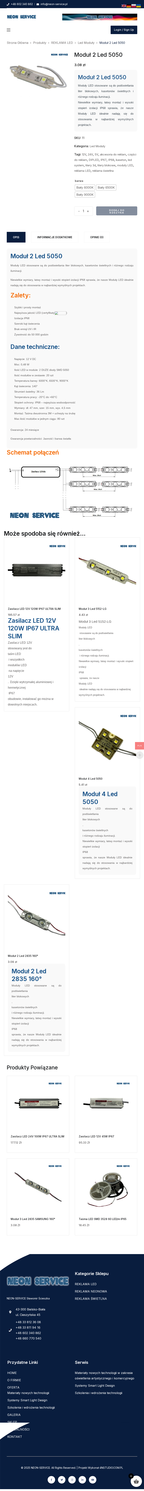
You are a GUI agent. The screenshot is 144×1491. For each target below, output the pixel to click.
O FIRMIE (14, 1380)
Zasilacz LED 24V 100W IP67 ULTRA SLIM (37, 1136)
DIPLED (94, 160)
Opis (16, 237)
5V (96, 154)
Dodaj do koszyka (116, 211)
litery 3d (91, 165)
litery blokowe (107, 165)
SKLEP (12, 1422)
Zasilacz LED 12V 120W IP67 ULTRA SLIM (34, 608)
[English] (124, 5)
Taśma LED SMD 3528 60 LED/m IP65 (102, 1219)
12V (84, 154)
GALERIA (14, 1415)
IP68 (111, 160)
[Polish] (133, 5)
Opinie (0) (97, 237)
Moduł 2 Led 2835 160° (23, 955)
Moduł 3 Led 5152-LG (92, 608)
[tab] (16, 237)
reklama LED (82, 170)
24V (90, 154)
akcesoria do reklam (113, 154)
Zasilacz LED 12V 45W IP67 (96, 1136)
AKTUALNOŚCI (18, 1429)
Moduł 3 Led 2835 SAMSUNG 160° (33, 1219)
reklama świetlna (103, 170)
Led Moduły (97, 146)
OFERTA (13, 1387)
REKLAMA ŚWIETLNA (91, 1299)
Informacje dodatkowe (54, 237)
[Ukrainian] (138, 5)
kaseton (121, 160)
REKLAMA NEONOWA (91, 1291)
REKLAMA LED (86, 1284)
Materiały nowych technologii (28, 1393)
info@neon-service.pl (54, 4)
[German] (129, 5)
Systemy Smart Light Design (27, 1400)
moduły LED (125, 165)
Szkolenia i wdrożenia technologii (31, 1407)
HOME (12, 1373)
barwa (79, 180)
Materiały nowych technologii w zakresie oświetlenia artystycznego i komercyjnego (104, 1375)
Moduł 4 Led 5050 (90, 778)
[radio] (85, 187)
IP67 (103, 160)
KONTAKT (14, 1437)
